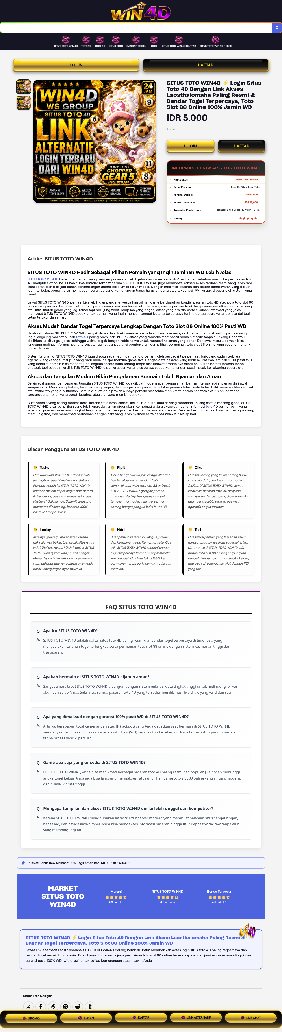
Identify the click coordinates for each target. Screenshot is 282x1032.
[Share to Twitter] (28, 1006)
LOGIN (76, 65)
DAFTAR (206, 65)
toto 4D (81, 337)
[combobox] (136, 28)
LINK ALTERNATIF (199, 1019)
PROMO (34, 1017)
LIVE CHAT (253, 1019)
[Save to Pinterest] (65, 1006)
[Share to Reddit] (77, 1006)
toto (209, 406)
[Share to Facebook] (40, 1006)
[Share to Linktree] (53, 1006)
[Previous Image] (36, 142)
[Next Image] (152, 142)
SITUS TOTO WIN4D (43, 279)
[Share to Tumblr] (90, 1006)
